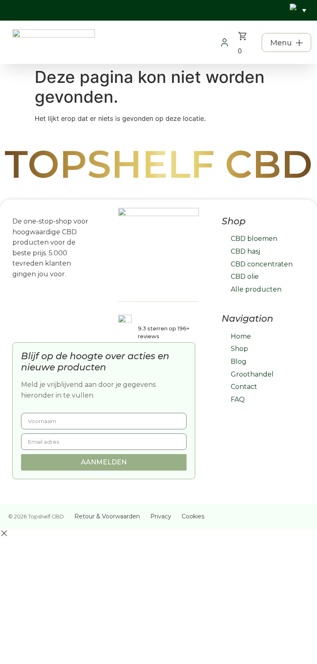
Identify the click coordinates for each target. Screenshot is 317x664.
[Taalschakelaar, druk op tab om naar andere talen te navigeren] (298, 10)
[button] (286, 42)
